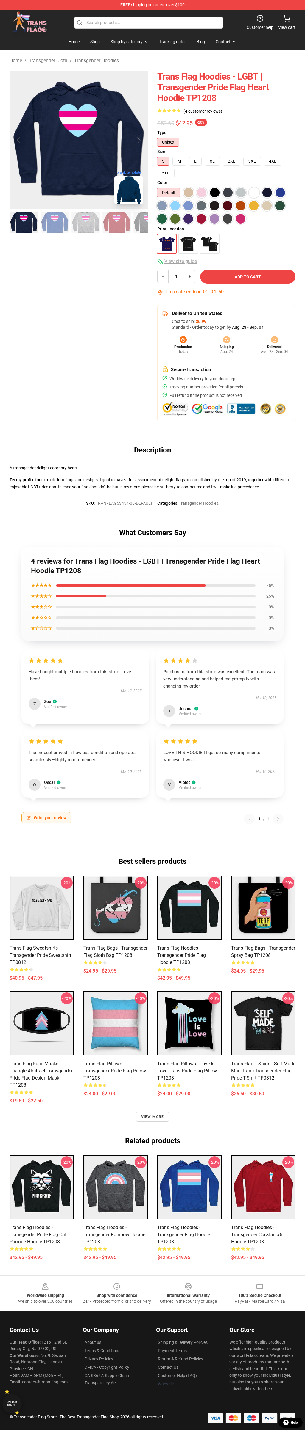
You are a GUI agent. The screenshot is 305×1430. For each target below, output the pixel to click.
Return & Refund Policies (180, 1359)
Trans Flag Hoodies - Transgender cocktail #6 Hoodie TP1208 (256, 1235)
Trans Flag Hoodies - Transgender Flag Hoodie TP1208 (183, 1235)
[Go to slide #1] (24, 222)
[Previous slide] (19, 140)
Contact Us (168, 1367)
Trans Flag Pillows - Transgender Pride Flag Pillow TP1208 (114, 1071)
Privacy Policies (99, 1359)
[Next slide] (138, 140)
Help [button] (294, 1422)
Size (161, 151)
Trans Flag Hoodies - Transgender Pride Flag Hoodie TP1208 (181, 955)
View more (152, 1117)
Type (161, 132)
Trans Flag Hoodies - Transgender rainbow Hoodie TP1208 (114, 1235)
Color (162, 182)
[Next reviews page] (278, 819)
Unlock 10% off (12, 1404)
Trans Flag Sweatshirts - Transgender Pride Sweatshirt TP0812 (40, 955)
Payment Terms (172, 1350)
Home (16, 60)
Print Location (170, 228)
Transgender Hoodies (96, 60)
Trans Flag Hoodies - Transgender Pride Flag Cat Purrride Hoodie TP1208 (38, 1235)
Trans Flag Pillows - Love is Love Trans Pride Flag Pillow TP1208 (187, 1071)
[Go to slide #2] (55, 222)
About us (93, 1342)
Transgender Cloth (48, 60)
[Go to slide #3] (85, 222)
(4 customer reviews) (202, 111)
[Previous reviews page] (249, 819)
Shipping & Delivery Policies (183, 1342)
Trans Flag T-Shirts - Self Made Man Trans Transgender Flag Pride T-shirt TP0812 (263, 1071)
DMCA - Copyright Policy (107, 1367)
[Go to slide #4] (116, 222)
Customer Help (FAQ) (177, 1375)
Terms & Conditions (102, 1350)
